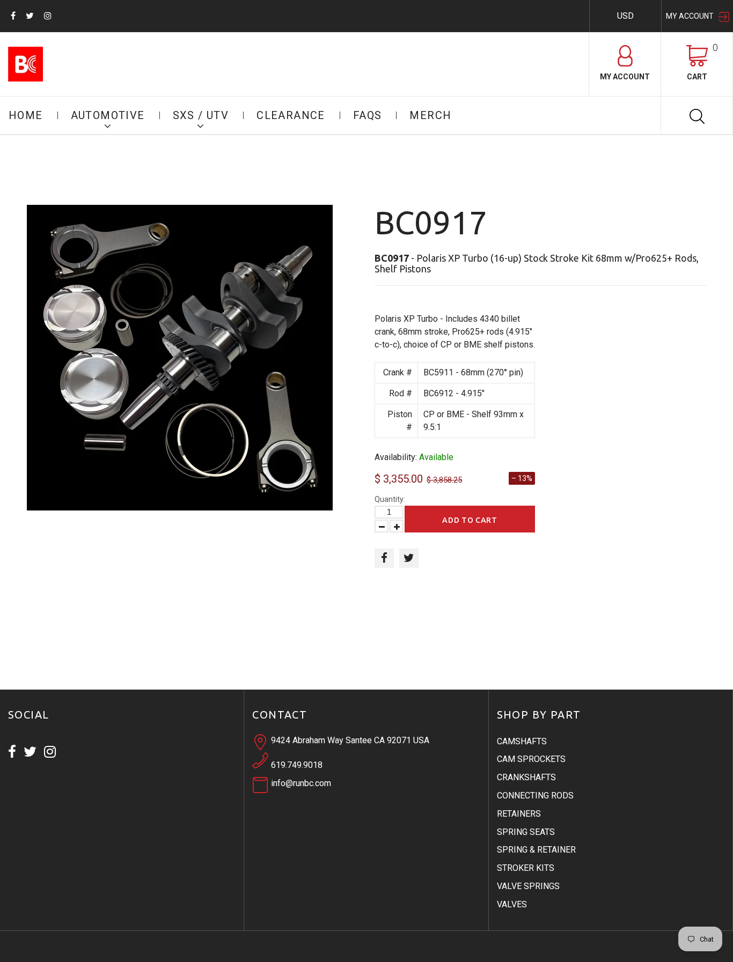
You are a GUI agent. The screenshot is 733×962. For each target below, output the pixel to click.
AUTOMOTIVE (108, 115)
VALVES (512, 904)
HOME (26, 115)
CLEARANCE (290, 115)
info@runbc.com (301, 783)
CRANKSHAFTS (526, 777)
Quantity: (390, 499)
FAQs (367, 115)
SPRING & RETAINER (536, 850)
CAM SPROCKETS (531, 759)
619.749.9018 (296, 765)
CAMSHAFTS (522, 741)
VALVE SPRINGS (528, 886)
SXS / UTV (201, 115)
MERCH (430, 115)
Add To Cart (469, 520)
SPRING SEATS (526, 832)
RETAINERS (519, 814)
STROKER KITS (525, 868)
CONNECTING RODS (535, 795)
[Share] (384, 558)
